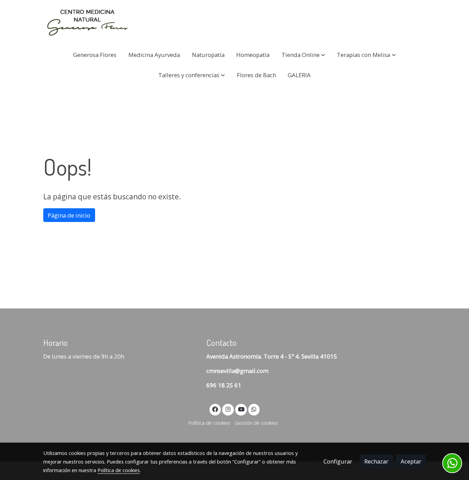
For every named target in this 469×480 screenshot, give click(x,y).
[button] (303, 55)
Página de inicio (69, 215)
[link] (87, 22)
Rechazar (376, 461)
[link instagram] (227, 409)
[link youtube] (241, 409)
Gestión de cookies (256, 422)
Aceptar (411, 461)
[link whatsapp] (254, 409)
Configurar (337, 461)
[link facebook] (215, 409)
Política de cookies (209, 422)
